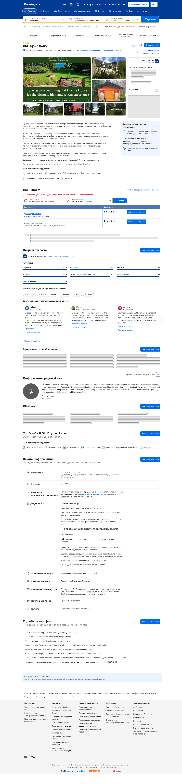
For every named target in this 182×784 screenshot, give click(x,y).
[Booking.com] (33, 4)
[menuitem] (29, 11)
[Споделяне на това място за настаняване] (140, 45)
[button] (144, 105)
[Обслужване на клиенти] (78, 4)
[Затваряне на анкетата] (157, 522)
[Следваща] (158, 78)
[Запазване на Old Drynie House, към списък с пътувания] (134, 45)
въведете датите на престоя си (91, 595)
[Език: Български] (71, 4)
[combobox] (45, 20)
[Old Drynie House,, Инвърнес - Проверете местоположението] (24, 50)
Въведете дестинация (38, 18)
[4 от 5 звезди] (26, 43)
